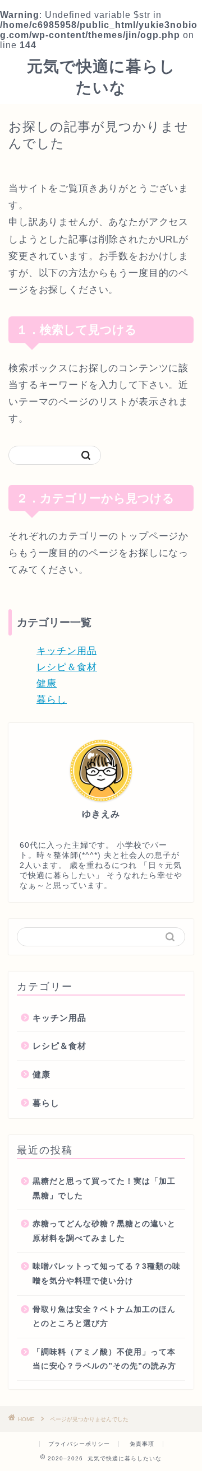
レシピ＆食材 (66, 667)
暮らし (51, 699)
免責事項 (142, 1444)
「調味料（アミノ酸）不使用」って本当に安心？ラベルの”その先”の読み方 (104, 1359)
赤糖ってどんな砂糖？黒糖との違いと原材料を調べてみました (104, 1231)
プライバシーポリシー (79, 1444)
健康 (46, 683)
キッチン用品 (66, 651)
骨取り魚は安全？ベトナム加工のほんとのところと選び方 (104, 1316)
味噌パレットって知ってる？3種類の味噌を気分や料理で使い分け (107, 1273)
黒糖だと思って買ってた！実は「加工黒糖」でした (104, 1188)
